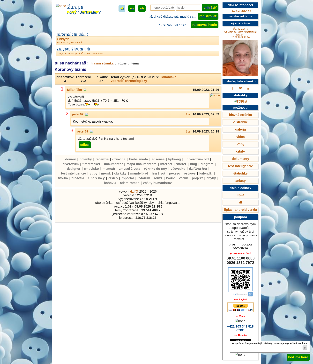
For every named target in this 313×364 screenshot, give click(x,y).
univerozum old (197, 159)
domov (70, 159)
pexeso (174, 173)
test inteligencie (73, 173)
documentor (113, 164)
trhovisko (91, 168)
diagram (207, 164)
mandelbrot (139, 173)
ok (305, 347)
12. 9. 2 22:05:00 (241, 10)
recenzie (102, 159)
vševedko (178, 168)
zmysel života (129, 168)
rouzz (158, 178)
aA (142, 8)
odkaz (84, 145)
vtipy (93, 173)
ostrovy (190, 173)
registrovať (208, 16)
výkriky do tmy (155, 168)
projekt (197, 178)
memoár (109, 168)
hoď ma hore (298, 357)
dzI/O (134, 191)
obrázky (120, 173)
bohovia (110, 183)
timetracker (91, 164)
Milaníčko (168, 77)
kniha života (138, 159)
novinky (86, 159)
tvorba (63, 178)
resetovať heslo (204, 25)
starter (181, 164)
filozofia (78, 178)
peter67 (77, 114)
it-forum (144, 178)
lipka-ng (174, 159)
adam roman (129, 183)
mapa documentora (141, 164)
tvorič (170, 178)
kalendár (206, 173)
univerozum (69, 164)
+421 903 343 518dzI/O (240, 328)
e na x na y (96, 178)
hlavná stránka (102, 63)
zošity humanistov (157, 183)
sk (122, 8)
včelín (183, 178)
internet (166, 164)
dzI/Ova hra (198, 168)
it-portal (127, 178)
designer (73, 168)
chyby (211, 178)
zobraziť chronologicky (129, 81)
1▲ (188, 114)
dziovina (118, 159)
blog (193, 164)
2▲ (188, 131)
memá (106, 173)
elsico (113, 178)
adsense (158, 159)
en (132, 8)
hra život (158, 173)
